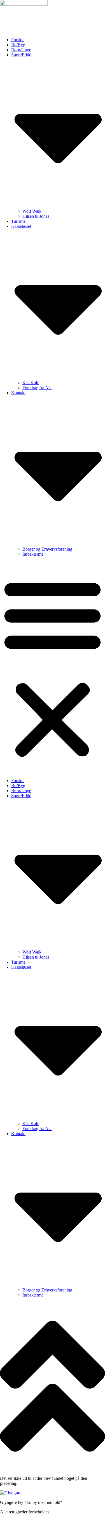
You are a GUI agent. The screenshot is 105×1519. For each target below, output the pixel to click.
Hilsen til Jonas (35, 216)
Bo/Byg (18, 44)
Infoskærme (32, 554)
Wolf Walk (31, 211)
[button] (52, 667)
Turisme (18, 221)
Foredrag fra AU (37, 387)
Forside (17, 39)
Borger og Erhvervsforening (47, 549)
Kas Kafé (30, 382)
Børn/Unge (21, 49)
